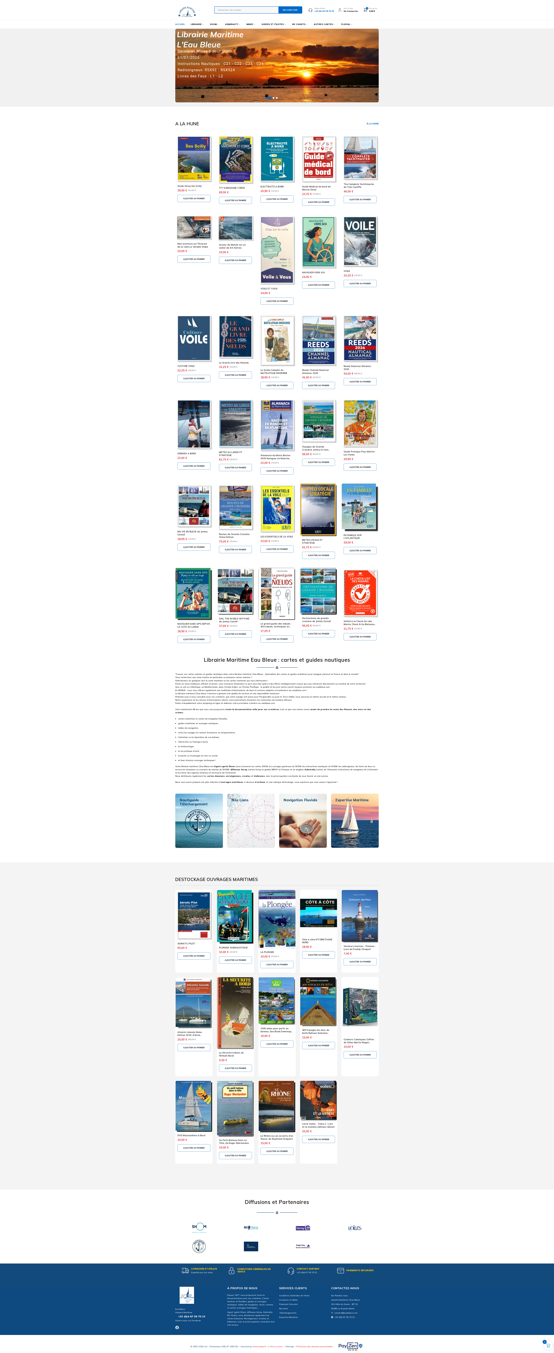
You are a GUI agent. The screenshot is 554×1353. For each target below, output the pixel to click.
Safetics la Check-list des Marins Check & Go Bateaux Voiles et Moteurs (359, 624)
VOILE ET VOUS (269, 288)
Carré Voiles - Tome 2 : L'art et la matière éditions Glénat (318, 1125)
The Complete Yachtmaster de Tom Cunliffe (359, 186)
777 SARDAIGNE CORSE (232, 188)
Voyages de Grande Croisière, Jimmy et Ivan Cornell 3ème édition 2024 (316, 449)
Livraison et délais (204, 1268)
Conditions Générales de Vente (254, 1270)
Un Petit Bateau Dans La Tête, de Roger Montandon (234, 1142)
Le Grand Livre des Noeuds (234, 362)
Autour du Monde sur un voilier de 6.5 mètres (232, 246)
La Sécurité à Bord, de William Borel (231, 1054)
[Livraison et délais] (185, 1270)
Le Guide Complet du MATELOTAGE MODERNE (274, 371)
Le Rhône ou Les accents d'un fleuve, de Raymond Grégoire (277, 1137)
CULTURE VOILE (186, 366)
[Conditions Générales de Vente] (231, 1270)
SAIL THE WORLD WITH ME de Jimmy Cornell (234, 620)
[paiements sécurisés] (340, 1270)
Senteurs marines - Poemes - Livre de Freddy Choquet (360, 948)
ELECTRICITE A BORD (272, 186)
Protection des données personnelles (314, 1346)
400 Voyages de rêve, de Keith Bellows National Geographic (315, 1033)
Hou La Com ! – (278, 1346)
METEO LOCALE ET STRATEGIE (312, 541)
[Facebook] (177, 1327)
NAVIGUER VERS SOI (313, 272)
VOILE (347, 271)
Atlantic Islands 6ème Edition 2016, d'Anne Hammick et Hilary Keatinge (193, 1035)
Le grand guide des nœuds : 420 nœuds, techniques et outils (276, 626)
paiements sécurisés (360, 1270)
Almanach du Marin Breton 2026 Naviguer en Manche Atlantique (275, 458)
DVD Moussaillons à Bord (191, 1135)
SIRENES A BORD (186, 453)
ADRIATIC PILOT (186, 943)
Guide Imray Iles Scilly (189, 186)
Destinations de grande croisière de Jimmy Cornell (316, 620)
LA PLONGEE (267, 952)
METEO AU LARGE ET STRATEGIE (230, 454)
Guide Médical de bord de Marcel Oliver (316, 188)
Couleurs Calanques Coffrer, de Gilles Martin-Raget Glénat (359, 1042)
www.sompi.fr (259, 1346)
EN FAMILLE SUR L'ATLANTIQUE (353, 537)
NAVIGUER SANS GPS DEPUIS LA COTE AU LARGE (193, 625)
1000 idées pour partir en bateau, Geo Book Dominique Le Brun (277, 1031)
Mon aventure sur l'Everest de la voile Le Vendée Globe (192, 245)
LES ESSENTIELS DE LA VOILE (277, 536)
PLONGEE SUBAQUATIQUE (233, 947)
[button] (193, 198)
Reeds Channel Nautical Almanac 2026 (315, 371)
